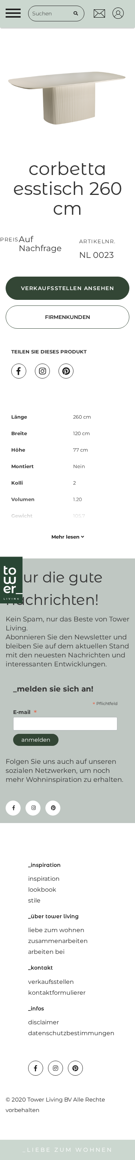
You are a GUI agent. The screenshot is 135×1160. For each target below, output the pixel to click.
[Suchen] (76, 13)
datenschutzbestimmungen (71, 1033)
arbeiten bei (46, 951)
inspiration (44, 878)
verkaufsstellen (51, 981)
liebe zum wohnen (56, 930)
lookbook (42, 889)
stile (34, 900)
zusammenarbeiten (58, 940)
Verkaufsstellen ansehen (67, 288)
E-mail (25, 712)
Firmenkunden (67, 317)
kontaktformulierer (57, 992)
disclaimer (43, 1022)
